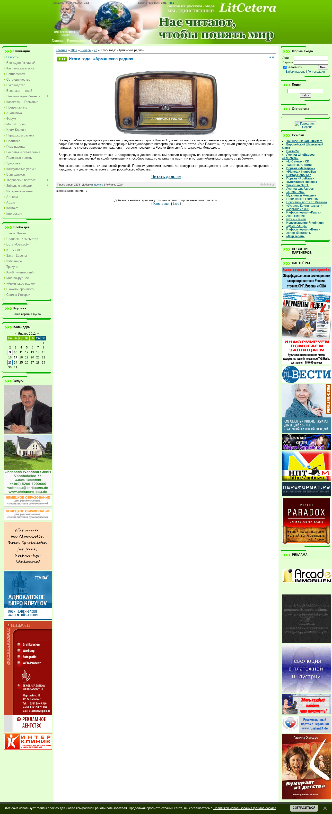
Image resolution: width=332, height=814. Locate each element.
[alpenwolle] (28, 569)
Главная (61, 50)
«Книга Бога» (295, 192)
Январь (85, 50)
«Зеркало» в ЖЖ (297, 209)
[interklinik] (28, 749)
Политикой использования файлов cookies (244, 808)
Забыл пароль (295, 71)
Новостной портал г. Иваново (306, 202)
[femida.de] (28, 619)
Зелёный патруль (298, 233)
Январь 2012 (27, 333)
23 (10, 362)
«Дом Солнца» (296, 226)
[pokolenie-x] (306, 431)
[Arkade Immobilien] (306, 592)
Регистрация (161, 203)
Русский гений (296, 219)
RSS (171, 2)
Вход (176, 203)
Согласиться (304, 807)
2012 (73, 50)
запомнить (294, 67)
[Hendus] (306, 798)
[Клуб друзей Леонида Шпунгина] (306, 692)
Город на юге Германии (302, 199)
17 (15, 357)
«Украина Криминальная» (304, 205)
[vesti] (306, 382)
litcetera (98, 184)
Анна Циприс (295, 216)
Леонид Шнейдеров (300, 188)
